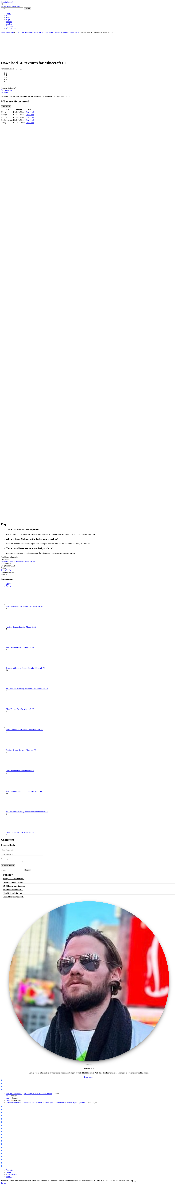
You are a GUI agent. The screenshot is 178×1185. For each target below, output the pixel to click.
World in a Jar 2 (8, 1138)
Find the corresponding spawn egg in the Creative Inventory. (29, 1094)
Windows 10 (10, 28)
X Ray (4, 1153)
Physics (5, 1135)
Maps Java (6, 1083)
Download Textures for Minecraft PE (30, 32)
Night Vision (7, 1157)
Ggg (7, 1098)
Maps (8, 19)
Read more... (89, 1077)
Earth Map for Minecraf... (13, 897)
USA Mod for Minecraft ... (13, 893)
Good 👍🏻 (9, 1100)
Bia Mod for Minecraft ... (13, 890)
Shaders (9, 24)
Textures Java (7, 1086)
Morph (5, 1125)
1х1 (3, 1163)
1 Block (5, 1141)
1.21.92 (5, 1109)
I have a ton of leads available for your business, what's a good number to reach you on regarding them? (45, 1102)
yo (7, 1096)
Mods (8, 17)
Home (8, 13)
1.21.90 (5, 1113)
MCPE (8, 15)
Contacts (9, 1170)
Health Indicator (8, 1166)
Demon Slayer (7, 1128)
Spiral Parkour (8, 1150)
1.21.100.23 (6, 1106)
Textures (9, 22)
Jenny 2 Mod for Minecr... (13, 879)
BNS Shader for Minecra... (14, 886)
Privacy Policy (11, 1174)
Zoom (4, 1131)
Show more (6, 107)
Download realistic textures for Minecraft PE (63, 32)
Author (8, 1172)
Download (5, 92)
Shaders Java (7, 1090)
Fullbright (6, 1160)
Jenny (4, 1122)
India (4, 1147)
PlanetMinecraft (7, 2)
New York (6, 1144)
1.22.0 (4, 1116)
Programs (9, 26)
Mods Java (6, 1080)
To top (3, 1183)
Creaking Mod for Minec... (14, 882)
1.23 (4, 1119)
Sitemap (9, 1177)
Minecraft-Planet (7, 32)
